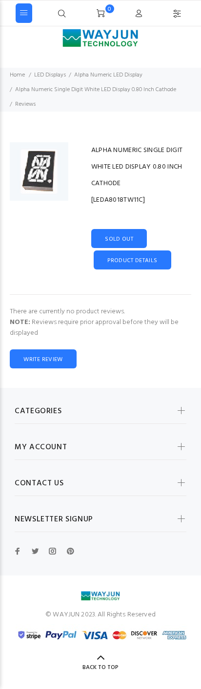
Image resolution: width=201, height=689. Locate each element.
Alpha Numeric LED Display (108, 75)
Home (17, 75)
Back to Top (100, 667)
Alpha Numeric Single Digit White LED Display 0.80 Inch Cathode (95, 90)
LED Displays (50, 75)
